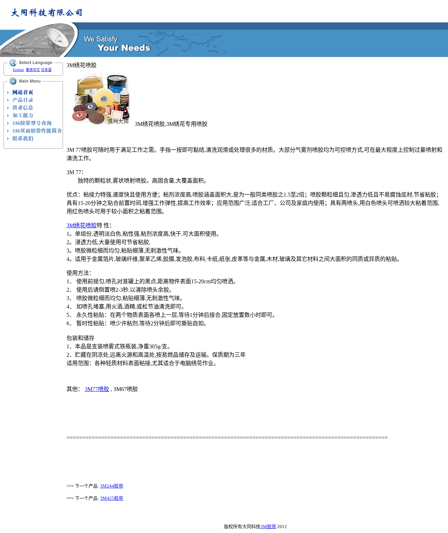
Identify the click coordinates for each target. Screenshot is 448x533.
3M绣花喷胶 (81, 225)
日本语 (46, 70)
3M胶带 (268, 526)
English (18, 70)
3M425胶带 (111, 498)
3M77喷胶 (97, 389)
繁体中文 (33, 70)
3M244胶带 (111, 486)
